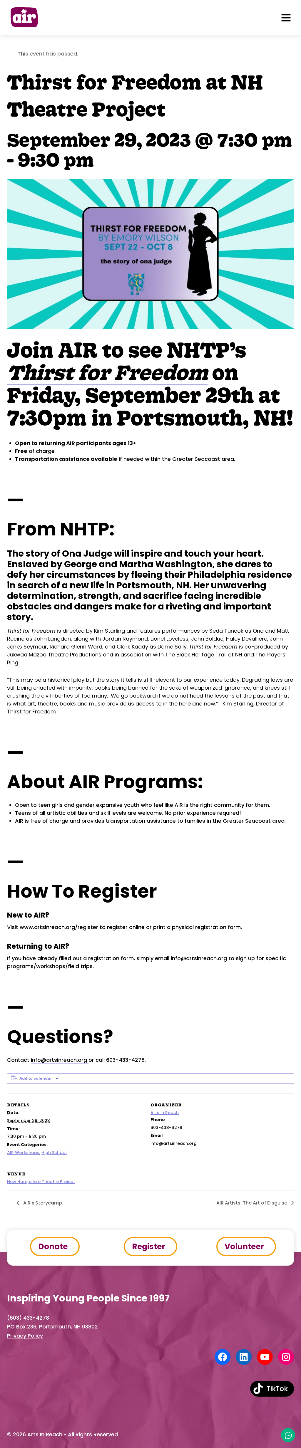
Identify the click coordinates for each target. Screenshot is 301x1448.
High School (54, 1152)
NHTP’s (206, 349)
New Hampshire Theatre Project (41, 1182)
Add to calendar (35, 1078)
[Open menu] (286, 17)
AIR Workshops (23, 1152)
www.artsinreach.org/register (59, 927)
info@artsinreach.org (59, 1060)
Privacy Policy (25, 1335)
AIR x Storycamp (42, 1203)
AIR (77, 349)
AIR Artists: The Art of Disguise (252, 1203)
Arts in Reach (164, 1113)
